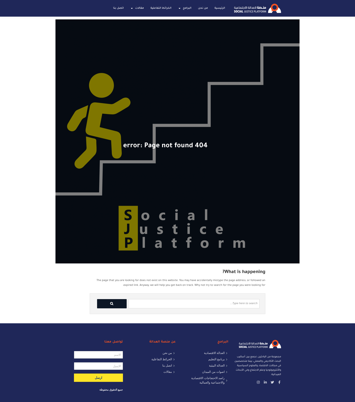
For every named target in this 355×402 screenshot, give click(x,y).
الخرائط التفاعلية (161, 8)
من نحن (203, 8)
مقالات (139, 8)
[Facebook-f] (279, 382)
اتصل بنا (118, 8)
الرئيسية (219, 8)
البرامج (187, 8)
